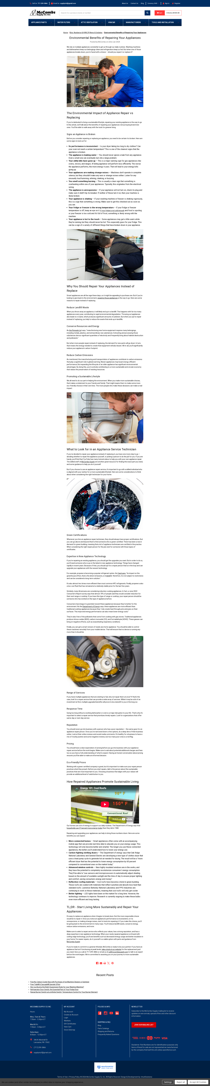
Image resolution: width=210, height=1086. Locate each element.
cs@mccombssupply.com (118, 952)
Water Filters (63, 22)
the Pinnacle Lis (75, 330)
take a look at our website (111, 949)
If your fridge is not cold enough (112, 211)
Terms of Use (62, 1077)
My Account (68, 1012)
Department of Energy (91, 606)
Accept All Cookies (198, 1082)
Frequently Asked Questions (108, 1034)
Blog (142, 3)
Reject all (181, 1082)
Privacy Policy (74, 1077)
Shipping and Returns (106, 1031)
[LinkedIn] (116, 1013)
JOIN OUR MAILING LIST (143, 1025)
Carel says (122, 573)
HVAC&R (111, 22)
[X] (108, 963)
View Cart (67, 1027)
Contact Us (134, 3)
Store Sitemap (69, 1030)
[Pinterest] (112, 963)
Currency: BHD (153, 3)
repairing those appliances (107, 298)
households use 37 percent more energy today (84, 828)
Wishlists (67, 1021)
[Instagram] (104, 1013)
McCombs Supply (88, 462)
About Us (125, 3)
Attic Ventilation (89, 22)
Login (66, 1018)
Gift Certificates (70, 1024)
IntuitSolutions (146, 1077)
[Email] (101, 963)
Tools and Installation (163, 22)
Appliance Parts (39, 22)
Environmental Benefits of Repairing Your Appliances (105, 38)
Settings (168, 1082)
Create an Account (71, 1015)
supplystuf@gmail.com (43, 1053)
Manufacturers (133, 22)
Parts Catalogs (103, 1028)
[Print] (105, 963)
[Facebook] (97, 963)
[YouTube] (110, 1013)
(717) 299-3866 (40, 1047)
